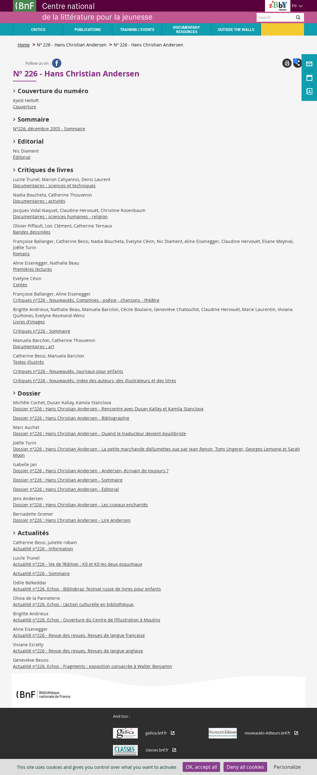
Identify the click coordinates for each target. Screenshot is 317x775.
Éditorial (21, 157)
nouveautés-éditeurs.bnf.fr (267, 732)
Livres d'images (29, 322)
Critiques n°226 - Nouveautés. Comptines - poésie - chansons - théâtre (86, 300)
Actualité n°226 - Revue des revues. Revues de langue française (79, 635)
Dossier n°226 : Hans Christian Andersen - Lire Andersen (72, 520)
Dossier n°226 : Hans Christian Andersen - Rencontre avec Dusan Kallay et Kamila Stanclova (108, 409)
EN (294, 5)
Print (287, 63)
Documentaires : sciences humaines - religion (60, 216)
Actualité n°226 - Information (43, 549)
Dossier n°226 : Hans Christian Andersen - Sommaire (68, 480)
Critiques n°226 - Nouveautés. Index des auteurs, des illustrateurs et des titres (94, 380)
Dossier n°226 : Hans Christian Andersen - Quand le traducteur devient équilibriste (99, 433)
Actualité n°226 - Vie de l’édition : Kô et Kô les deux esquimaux (77, 564)
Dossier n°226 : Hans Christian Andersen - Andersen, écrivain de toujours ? (90, 471)
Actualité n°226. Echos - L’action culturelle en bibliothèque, (73, 604)
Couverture (24, 107)
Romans (21, 254)
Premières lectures (32, 269)
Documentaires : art (33, 346)
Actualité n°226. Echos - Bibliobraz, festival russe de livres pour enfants (87, 589)
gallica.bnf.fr (156, 732)
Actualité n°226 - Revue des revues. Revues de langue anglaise (78, 651)
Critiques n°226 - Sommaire (41, 331)
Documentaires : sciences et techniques (54, 185)
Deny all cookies (245, 767)
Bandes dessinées (31, 232)
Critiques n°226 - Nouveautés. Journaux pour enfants (68, 371)
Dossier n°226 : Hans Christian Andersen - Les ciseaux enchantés (80, 505)
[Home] (85, 11)
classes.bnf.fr (156, 749)
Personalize (287, 767)
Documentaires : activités (39, 201)
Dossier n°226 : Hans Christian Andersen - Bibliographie (71, 418)
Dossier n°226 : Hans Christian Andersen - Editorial (66, 489)
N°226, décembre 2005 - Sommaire (49, 129)
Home (24, 45)
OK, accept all (201, 767)
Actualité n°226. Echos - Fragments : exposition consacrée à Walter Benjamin (92, 666)
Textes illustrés (28, 362)
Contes (20, 285)
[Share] (297, 63)
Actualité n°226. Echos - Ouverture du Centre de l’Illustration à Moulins (86, 620)
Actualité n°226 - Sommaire (41, 573)
